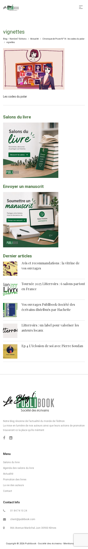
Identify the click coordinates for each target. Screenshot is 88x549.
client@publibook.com (22, 519)
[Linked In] (10, 438)
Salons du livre (11, 462)
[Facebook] (4, 438)
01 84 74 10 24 (18, 510)
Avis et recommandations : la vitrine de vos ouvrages (50, 266)
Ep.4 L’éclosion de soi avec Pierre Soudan (52, 346)
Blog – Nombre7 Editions (15, 39)
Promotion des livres (14, 479)
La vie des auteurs (13, 485)
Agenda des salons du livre (18, 468)
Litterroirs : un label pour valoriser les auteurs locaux (50, 328)
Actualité (34, 39)
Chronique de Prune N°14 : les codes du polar (63, 39)
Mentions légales (72, 543)
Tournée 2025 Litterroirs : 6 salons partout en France (53, 286)
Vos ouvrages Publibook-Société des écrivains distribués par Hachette (48, 307)
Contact (7, 491)
